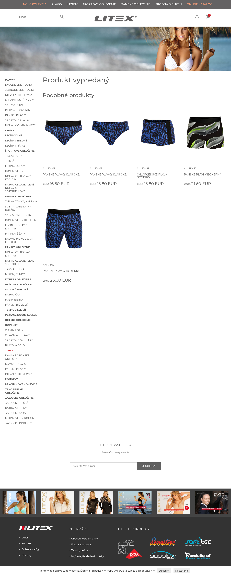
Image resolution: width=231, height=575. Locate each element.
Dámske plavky (15, 364)
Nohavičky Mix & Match (21, 125)
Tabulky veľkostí (80, 550)
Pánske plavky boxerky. (202, 174)
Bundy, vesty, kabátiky (20, 220)
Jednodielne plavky (19, 89)
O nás (25, 537)
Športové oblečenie (99, 4)
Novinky (26, 555)
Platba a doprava (81, 544)
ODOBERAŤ (149, 466)
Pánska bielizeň (16, 304)
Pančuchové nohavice (21, 384)
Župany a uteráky (17, 335)
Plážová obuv (15, 345)
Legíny (72, 4)
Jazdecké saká (15, 413)
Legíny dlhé (13, 135)
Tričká (9, 160)
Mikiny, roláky (15, 166)
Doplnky (11, 325)
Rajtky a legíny (16, 408)
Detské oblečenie (17, 320)
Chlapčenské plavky (19, 100)
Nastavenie (182, 570)
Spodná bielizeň (168, 4)
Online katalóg (30, 549)
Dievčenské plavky (18, 94)
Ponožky (11, 379)
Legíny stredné (16, 140)
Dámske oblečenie (136, 4)
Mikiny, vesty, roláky (19, 418)
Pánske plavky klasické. (61, 174)
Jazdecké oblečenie (19, 397)
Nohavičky (12, 294)
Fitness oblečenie (18, 279)
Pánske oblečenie (17, 247)
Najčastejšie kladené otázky (87, 556)
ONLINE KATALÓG (199, 4)
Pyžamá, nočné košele (21, 314)
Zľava (9, 350)
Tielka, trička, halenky (21, 201)
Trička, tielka (14, 269)
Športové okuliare (19, 340)
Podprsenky (14, 299)
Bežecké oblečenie (18, 284)
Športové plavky (17, 120)
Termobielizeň (15, 309)
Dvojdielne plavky (18, 84)
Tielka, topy (13, 155)
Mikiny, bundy (15, 274)
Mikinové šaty (15, 233)
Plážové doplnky (17, 110)
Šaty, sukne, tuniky (18, 215)
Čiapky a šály (14, 330)
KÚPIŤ (81, 183)
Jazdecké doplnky (18, 423)
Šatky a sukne (15, 105)
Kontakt (26, 543)
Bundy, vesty (14, 171)
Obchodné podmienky (84, 538)
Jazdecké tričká (16, 402)
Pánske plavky (15, 115)
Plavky (56, 4)
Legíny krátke (15, 145)
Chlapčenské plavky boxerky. (153, 176)
